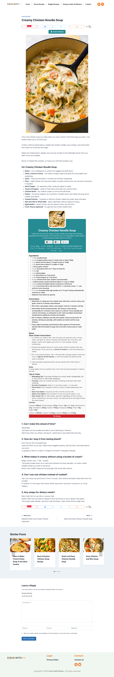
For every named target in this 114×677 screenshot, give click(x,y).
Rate (66, 242)
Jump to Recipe (58, 32)
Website (74, 628)
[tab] (54, 571)
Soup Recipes (26, 16)
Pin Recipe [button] (57, 416)
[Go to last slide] (13, 554)
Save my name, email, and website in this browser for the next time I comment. (50, 633)
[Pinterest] (98, 4)
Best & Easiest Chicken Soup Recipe (43, 559)
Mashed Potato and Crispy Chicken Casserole (35, 518)
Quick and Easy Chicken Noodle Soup (78, 517)
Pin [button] (58, 242)
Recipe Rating (27, 593)
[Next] (100, 554)
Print (49, 242)
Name (25, 628)
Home (28, 4)
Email (49, 628)
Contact (88, 4)
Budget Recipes (53, 4)
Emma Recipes (39, 4)
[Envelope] (102, 4)
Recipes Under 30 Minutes (72, 4)
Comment (26, 603)
